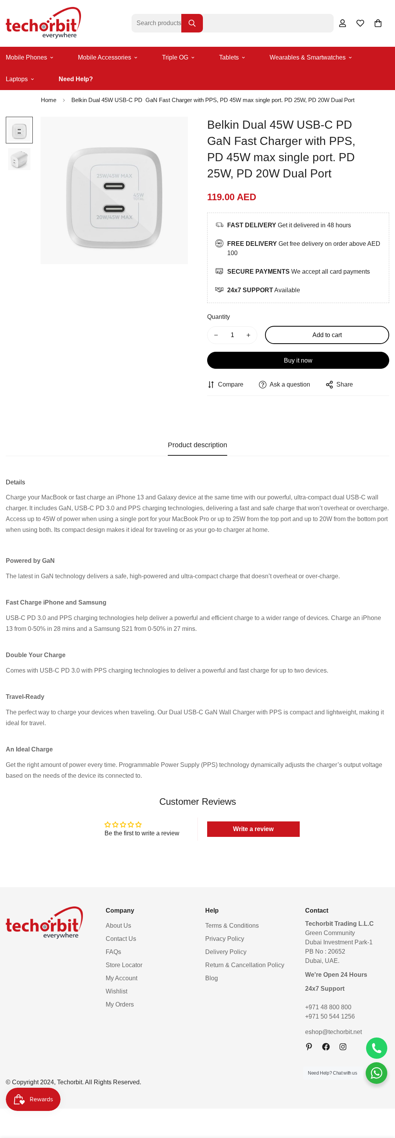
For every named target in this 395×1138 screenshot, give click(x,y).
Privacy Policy (224, 938)
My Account (121, 978)
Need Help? (76, 79)
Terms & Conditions (232, 925)
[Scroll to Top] (380, 1096)
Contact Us (121, 938)
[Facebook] (326, 1047)
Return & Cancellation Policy (244, 965)
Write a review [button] (253, 829)
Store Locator (124, 965)
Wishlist (116, 991)
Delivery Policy (225, 952)
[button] (378, 23)
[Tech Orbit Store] (43, 23)
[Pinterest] (309, 1047)
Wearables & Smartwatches (308, 57)
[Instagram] (343, 1047)
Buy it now (298, 360)
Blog (211, 978)
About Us (118, 925)
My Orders (120, 1004)
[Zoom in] (171, 133)
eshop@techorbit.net (333, 1032)
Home (48, 100)
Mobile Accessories (104, 57)
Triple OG (175, 57)
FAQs (113, 952)
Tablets (229, 57)
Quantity (218, 316)
